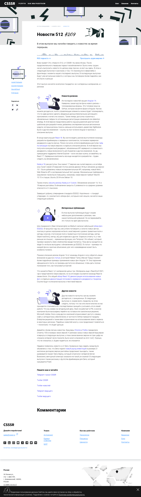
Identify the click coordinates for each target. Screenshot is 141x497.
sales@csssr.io (9, 435)
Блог (117, 3)
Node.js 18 (41, 164)
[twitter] (12, 109)
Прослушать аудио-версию (91, 58)
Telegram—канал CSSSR (46, 375)
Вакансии (125, 3)
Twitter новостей (43, 386)
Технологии (84, 435)
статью (57, 258)
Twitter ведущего (44, 396)
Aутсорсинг (48, 435)
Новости (66, 26)
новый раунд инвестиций (76, 349)
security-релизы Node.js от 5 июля (62, 183)
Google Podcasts (17, 86)
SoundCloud (15, 89)
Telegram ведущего (45, 391)
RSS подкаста (42, 58)
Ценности (84, 442)
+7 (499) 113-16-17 (10, 485)
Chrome (78, 330)
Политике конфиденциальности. (71, 495)
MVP (45, 444)
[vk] (17, 105)
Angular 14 (92, 101)
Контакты (134, 3)
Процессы (84, 439)
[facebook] (12, 105)
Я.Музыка (14, 93)
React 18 (58, 138)
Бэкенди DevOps (47, 440)
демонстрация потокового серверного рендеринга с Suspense (75, 279)
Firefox (85, 330)
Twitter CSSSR (42, 380)
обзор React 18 (63, 276)
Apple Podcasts (16, 82)
